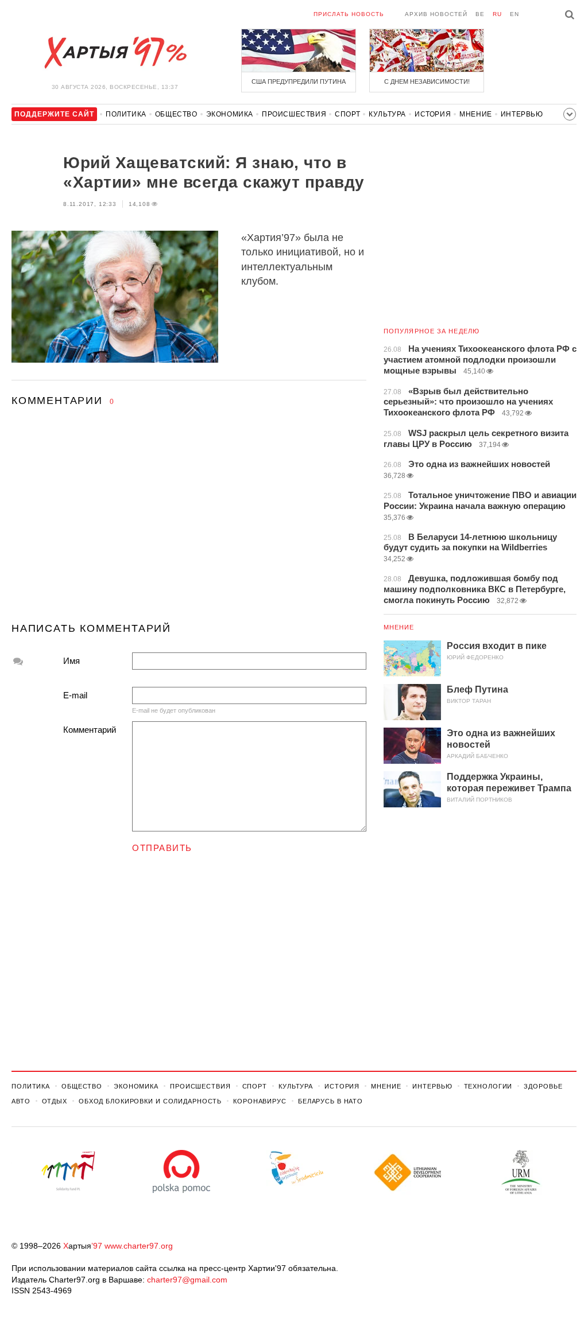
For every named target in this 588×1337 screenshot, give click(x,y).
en (514, 14)
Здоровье (543, 1086)
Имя (71, 661)
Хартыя (114, 53)
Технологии (488, 1086)
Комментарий (89, 729)
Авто (20, 1101)
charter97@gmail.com (187, 1279)
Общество (176, 114)
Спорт (347, 114)
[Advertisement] (188, 525)
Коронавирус (260, 1101)
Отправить (162, 848)
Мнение (475, 114)
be (480, 14)
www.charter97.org (139, 1245)
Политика (126, 114)
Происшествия (294, 114)
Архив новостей (436, 14)
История (433, 114)
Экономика (229, 114)
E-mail (75, 695)
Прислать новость (349, 14)
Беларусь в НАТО (330, 1101)
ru (497, 14)
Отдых (54, 1101)
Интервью (522, 114)
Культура (387, 114)
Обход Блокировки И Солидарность (150, 1101)
